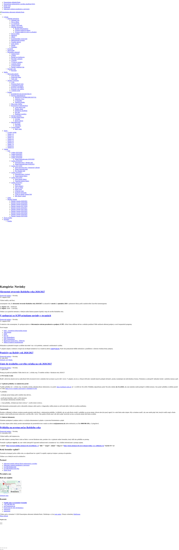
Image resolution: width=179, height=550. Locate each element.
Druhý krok (18, 189)
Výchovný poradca (16, 62)
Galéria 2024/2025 (16, 154)
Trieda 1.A (10, 134)
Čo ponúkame (15, 23)
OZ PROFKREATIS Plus (11, 468)
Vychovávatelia (15, 65)
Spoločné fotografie (20, 192)
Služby (6, 72)
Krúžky (9, 92)
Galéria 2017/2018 (16, 166)
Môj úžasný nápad (20, 196)
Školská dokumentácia (21, 28)
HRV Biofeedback (9, 339)
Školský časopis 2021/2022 (19, 209)
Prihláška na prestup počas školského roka (20, 427)
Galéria (6, 149)
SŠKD (13, 37)
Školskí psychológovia (18, 57)
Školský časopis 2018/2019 (19, 204)
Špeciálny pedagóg (16, 59)
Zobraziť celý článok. (6, 360)
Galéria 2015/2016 (16, 177)
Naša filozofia (15, 75)
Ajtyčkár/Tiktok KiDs (17, 117)
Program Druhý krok (17, 84)
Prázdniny (14, 47)
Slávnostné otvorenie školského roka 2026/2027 (22, 291)
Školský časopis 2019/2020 (19, 203)
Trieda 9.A (10, 147)
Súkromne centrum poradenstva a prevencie (16, 465)
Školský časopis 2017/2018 (19, 206)
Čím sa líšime (15, 22)
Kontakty (6, 219)
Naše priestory (19, 186)
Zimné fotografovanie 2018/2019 (24, 164)
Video (9, 197)
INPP (5, 334)
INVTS (6, 335)
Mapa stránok (4, 516)
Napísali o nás (11, 69)
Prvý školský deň (20, 171)
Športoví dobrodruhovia (18, 95)
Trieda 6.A (10, 142)
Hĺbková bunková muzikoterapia (13, 342)
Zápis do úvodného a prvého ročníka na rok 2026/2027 (26, 364)
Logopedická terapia (17, 85)
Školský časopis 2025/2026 (19, 216)
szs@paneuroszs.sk (9, 506)
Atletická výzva (19, 99)
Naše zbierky (15, 44)
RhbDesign (77, 514)
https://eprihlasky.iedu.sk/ (64, 387)
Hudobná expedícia (20, 114)
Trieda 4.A (10, 139)
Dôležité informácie (13, 18)
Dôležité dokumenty (17, 27)
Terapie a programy (13, 80)
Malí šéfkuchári (15, 122)
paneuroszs (7, 509)
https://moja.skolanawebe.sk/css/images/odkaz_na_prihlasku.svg (84, 446)
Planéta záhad (19, 109)
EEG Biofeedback (9, 337)
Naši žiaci (18, 184)
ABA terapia (7, 332)
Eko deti (17, 112)
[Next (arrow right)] (2, 549)
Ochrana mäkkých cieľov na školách (26, 32)
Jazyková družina (16, 115)
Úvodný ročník (11, 132)
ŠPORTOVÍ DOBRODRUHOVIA (25, 97)
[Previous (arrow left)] (0, 549)
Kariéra (9, 221)
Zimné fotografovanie (21, 169)
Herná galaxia (19, 121)
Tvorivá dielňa (15, 127)
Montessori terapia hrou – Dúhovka (14, 340)
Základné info (15, 20)
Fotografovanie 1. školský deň (24, 162)
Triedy (6, 131)
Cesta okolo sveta (20, 107)
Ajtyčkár (17, 119)
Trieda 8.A (10, 146)
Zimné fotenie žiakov (21, 176)
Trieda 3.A (10, 137)
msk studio (58, 514)
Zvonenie (10, 49)
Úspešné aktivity (16, 42)
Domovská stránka (5, 295)
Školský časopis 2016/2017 (19, 208)
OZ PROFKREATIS (10, 467)
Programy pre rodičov (17, 89)
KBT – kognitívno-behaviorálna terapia (15, 330)
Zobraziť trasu (4, 495)
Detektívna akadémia (21, 110)
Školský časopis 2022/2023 (19, 211)
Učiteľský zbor (19, 191)
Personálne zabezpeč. (13, 52)
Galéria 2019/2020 (16, 157)
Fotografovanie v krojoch (22, 174)
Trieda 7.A (10, 144)
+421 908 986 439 (9, 504)
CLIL (13, 82)
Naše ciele (14, 79)
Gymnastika (18, 100)
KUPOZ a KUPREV (17, 87)
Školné (13, 45)
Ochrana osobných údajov (22, 30)
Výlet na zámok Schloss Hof (23, 194)
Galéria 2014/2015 (16, 182)
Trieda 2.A (10, 136)
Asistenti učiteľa (16, 64)
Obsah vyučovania (16, 25)
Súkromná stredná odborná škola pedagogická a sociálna (20, 463)
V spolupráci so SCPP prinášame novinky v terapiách (25, 315)
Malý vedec (18, 129)
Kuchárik (17, 124)
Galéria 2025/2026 (16, 152)
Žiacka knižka (15, 33)
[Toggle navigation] (0, 14)
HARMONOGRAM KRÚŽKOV (21, 94)
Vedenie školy (15, 54)
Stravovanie (10, 50)
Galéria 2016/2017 (16, 172)
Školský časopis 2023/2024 (19, 213)
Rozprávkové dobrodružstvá (19, 105)
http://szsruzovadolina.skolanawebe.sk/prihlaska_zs (22, 446)
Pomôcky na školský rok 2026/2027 (16, 352)
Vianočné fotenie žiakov (22, 181)
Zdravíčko (18, 126)
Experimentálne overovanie (19, 39)
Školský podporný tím (17, 67)
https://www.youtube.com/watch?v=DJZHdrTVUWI (21, 388)
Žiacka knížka (8, 218)
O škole (6, 17)
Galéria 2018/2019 (16, 161)
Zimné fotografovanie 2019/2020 (24, 159)
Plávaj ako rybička (16, 104)
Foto (8, 151)
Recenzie (14, 70)
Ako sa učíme (19, 187)
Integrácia (14, 35)
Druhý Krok (7, 470)
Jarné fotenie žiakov (21, 179)
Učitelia (13, 55)
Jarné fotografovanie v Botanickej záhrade (27, 167)
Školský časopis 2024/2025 (19, 214)
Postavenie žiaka (16, 77)
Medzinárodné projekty (18, 40)
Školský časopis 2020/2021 (19, 201)
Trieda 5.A (10, 141)
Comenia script (15, 90)
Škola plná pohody (13, 74)
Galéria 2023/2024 (16, 156)
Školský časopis (12, 199)
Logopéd (14, 60)
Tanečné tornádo (20, 102)
